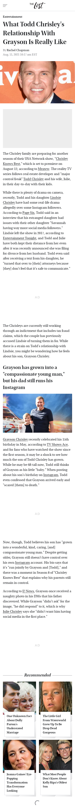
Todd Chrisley (33, 179)
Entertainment (12, 16)
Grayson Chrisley (15, 439)
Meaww (43, 169)
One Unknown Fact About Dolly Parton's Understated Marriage (19, 724)
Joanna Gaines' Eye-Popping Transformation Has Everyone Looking (19, 782)
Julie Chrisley (12, 612)
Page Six (28, 213)
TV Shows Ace (57, 444)
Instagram (50, 475)
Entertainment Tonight (19, 238)
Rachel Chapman (18, 50)
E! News (28, 591)
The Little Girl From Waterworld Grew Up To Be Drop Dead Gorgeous (54, 724)
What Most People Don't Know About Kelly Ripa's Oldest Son (55, 780)
